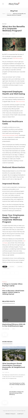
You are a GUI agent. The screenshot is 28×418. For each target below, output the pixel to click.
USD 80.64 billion (18, 58)
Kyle (3, 33)
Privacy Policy (10, 413)
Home (3, 13)
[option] (14, 318)
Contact (20, 413)
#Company (20, 266)
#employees (6, 268)
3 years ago (7, 328)
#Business (12, 266)
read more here (20, 101)
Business (9, 13)
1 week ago (7, 372)
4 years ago (7, 33)
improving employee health (10, 135)
